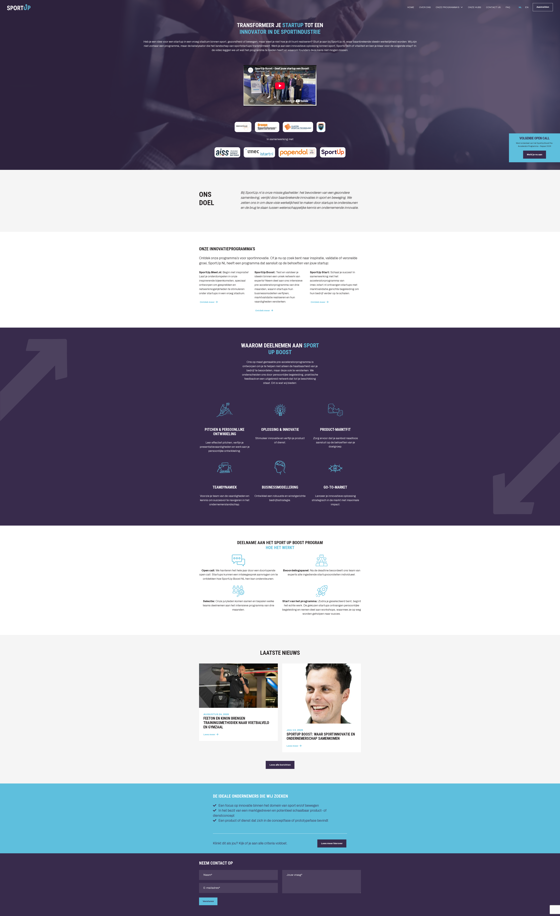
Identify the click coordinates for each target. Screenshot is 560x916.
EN (526, 7)
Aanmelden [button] (543, 7)
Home (410, 7)
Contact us (493, 7)
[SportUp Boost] (18, 7)
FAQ (508, 7)
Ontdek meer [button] (207, 302)
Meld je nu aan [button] (534, 154)
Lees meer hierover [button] (332, 843)
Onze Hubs (474, 7)
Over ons (425, 7)
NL (520, 7)
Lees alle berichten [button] (280, 765)
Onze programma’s (447, 7)
